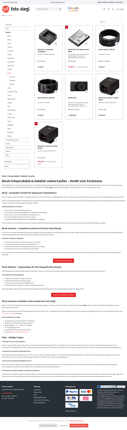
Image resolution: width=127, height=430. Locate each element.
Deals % (8, 151)
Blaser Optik (11, 99)
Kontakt (112, 2)
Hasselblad (11, 62)
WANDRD (10, 125)
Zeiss (9, 88)
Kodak (9, 55)
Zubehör (12, 84)
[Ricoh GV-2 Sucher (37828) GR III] (109, 86)
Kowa (9, 95)
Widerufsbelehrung (40, 397)
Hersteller (8, 162)
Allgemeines (10, 148)
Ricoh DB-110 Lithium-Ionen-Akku (79, 51)
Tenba (9, 121)
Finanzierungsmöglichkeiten (19, 332)
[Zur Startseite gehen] (16, 9)
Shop (7, 29)
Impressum (37, 390)
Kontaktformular (7, 313)
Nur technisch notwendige (48, 426)
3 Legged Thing (12, 92)
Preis (6, 167)
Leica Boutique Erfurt (12, 140)
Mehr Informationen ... (77, 421)
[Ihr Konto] (113, 9)
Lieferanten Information (41, 400)
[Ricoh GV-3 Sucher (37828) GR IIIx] (48, 134)
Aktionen (8, 25)
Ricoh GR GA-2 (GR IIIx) (46, 98)
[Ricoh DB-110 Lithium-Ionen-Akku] (79, 38)
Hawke (9, 103)
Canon (9, 36)
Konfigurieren (63, 425)
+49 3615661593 (7, 393)
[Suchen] (60, 9)
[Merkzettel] (108, 9)
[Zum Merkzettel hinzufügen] (56, 44)
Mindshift (10, 132)
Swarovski (10, 66)
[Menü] (104, 9)
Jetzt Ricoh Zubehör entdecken (63, 295)
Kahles (9, 69)
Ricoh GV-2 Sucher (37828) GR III (108, 99)
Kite (8, 106)
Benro (9, 129)
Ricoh (9, 73)
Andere (9, 136)
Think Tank (11, 118)
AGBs (35, 395)
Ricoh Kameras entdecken (63, 261)
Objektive (12, 81)
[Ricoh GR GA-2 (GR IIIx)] (48, 86)
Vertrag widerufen (39, 403)
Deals (24, 325)
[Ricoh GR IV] (79, 86)
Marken (8, 32)
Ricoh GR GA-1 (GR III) (107, 50)
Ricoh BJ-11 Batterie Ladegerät (45, 51)
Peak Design (11, 110)
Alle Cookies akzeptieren (79, 426)
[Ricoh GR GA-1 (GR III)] (109, 38)
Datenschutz (38, 392)
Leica (9, 43)
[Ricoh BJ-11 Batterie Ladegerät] (48, 38)
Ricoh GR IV (72, 98)
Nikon (9, 40)
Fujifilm (9, 47)
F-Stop (9, 114)
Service (105, 2)
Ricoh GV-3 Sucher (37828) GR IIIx (47, 147)
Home (100, 2)
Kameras (12, 77)
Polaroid (10, 51)
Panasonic (10, 58)
